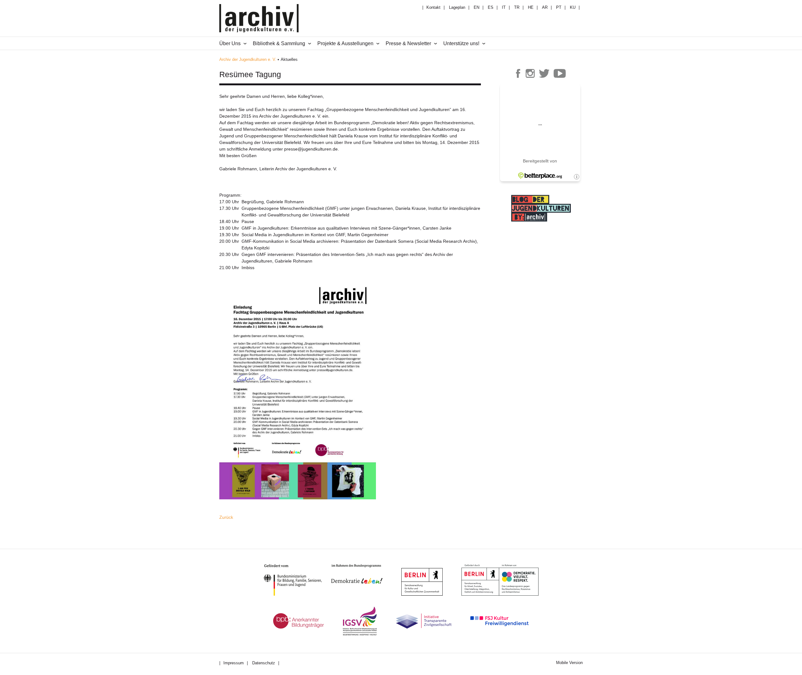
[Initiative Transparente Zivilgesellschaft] (423, 621)
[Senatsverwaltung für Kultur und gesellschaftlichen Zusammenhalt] (422, 582)
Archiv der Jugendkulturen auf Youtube (560, 73)
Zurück (226, 517)
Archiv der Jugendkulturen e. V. (247, 59)
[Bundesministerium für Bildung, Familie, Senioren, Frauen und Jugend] (297, 580)
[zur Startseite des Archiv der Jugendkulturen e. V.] (259, 19)
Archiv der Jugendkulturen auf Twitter (544, 73)
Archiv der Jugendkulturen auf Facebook (518, 73)
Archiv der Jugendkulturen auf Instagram (530, 73)
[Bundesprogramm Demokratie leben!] (361, 574)
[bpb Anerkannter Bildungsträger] (298, 621)
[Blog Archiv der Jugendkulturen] (541, 222)
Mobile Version (569, 662)
